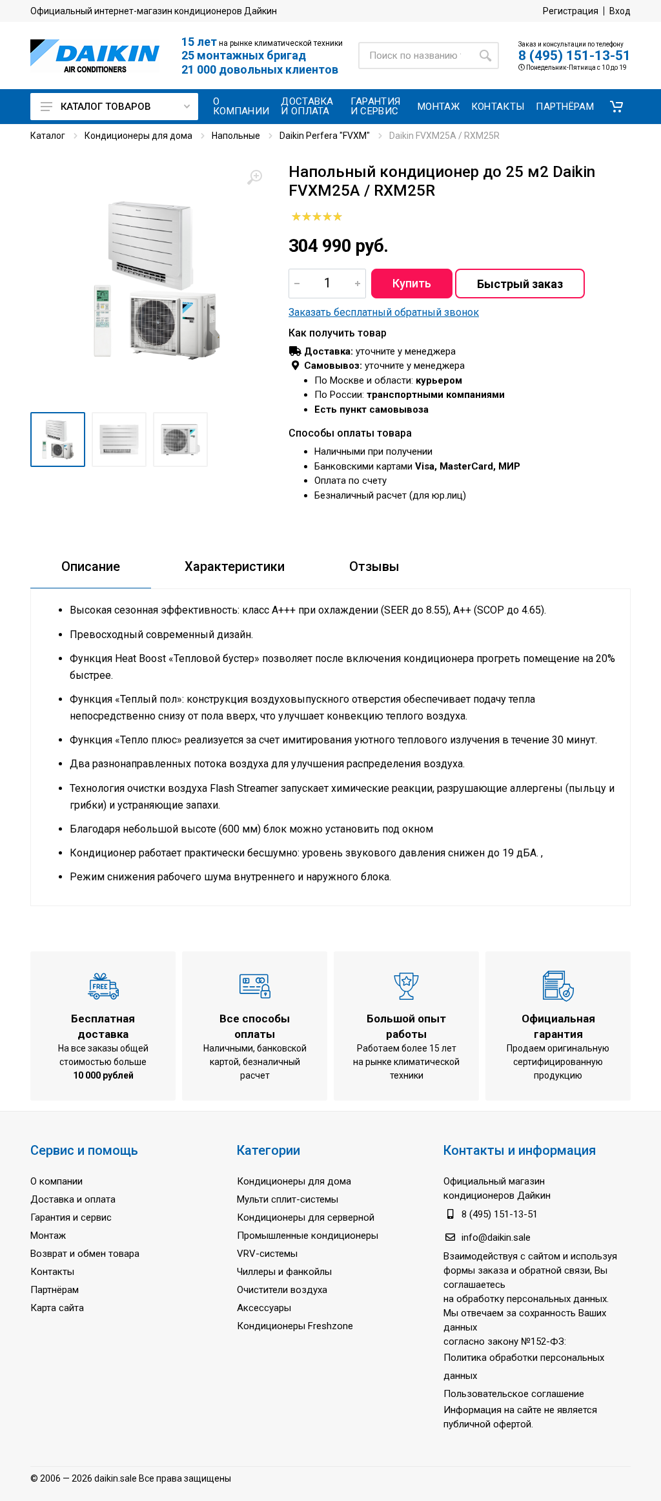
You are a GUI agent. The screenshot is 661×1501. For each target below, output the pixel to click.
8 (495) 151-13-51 (574, 55)
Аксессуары (264, 1308)
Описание (90, 566)
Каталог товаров (106, 106)
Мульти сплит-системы (287, 1199)
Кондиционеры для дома (138, 135)
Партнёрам (54, 1290)
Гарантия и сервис (71, 1217)
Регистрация (570, 11)
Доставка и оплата (73, 1199)
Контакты (52, 1272)
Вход (620, 11)
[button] (616, 106)
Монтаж (48, 1235)
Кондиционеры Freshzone (295, 1326)
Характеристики (235, 566)
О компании (56, 1181)
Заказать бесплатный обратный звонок (384, 312)
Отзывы (374, 566)
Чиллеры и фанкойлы (284, 1272)
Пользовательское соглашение (513, 1394)
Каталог (47, 135)
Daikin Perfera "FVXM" (325, 135)
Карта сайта (57, 1308)
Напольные (236, 135)
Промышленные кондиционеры (307, 1235)
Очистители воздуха (282, 1290)
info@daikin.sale (496, 1237)
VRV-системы (267, 1253)
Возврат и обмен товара (84, 1253)
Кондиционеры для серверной (305, 1217)
